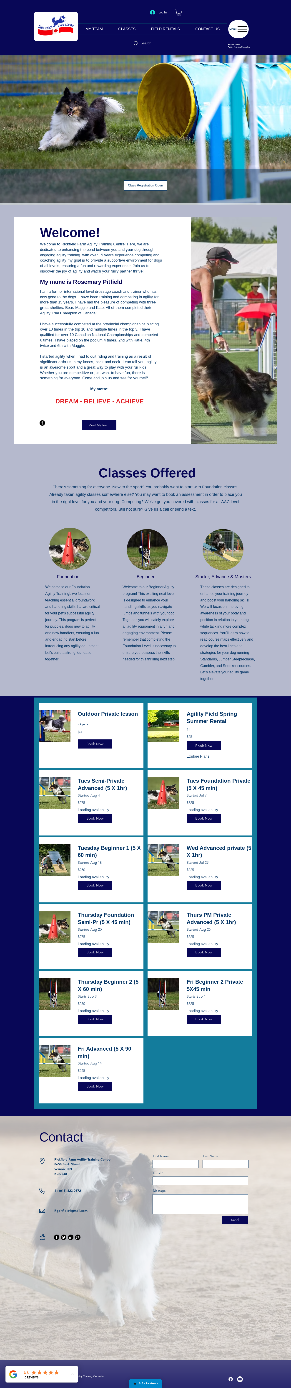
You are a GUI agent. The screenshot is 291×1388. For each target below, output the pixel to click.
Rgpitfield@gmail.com (71, 1211)
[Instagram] (77, 1237)
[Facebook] (42, 423)
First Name (161, 1156)
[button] (179, 13)
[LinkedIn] (70, 1237)
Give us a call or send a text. (170, 509)
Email (157, 1172)
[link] (110, 714)
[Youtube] (240, 1379)
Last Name (210, 1156)
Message (159, 1190)
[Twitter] (63, 1237)
